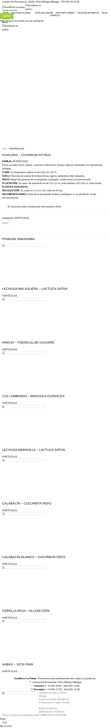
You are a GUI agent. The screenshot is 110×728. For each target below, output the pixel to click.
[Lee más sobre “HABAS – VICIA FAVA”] (3, 670)
